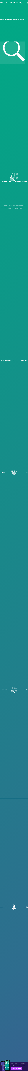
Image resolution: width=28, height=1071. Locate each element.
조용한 (26, 907)
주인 (27, 472)
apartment (3, 689)
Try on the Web (16, 1068)
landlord (2, 472)
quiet (1, 907)
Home (2, 19)
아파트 (26, 689)
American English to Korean (11, 19)
